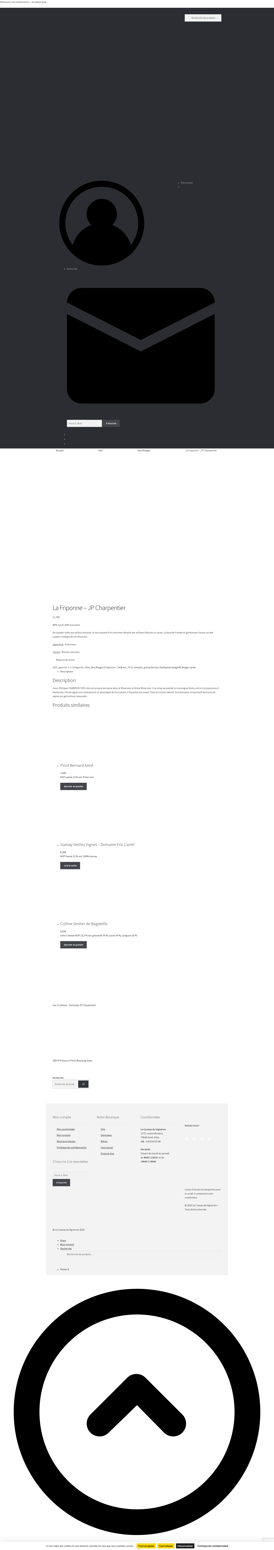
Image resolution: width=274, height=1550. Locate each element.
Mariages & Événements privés (128, 74)
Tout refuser (166, 1545)
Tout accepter (146, 1545)
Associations (119, 110)
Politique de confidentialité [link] (213, 1545)
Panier (64, 1269)
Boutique (64, 146)
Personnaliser (185, 1545)
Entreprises (65, 110)
